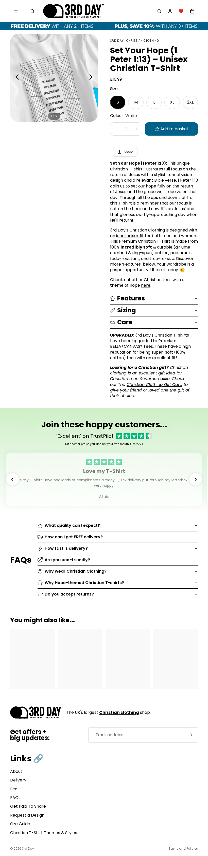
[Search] (32, 11)
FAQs (15, 798)
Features (131, 298)
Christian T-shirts (171, 335)
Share (128, 152)
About (16, 771)
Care (124, 322)
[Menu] (16, 11)
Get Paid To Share (28, 806)
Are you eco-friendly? (67, 560)
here (145, 285)
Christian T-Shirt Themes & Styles (43, 833)
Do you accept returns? (69, 594)
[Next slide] (92, 77)
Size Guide (20, 824)
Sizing (126, 310)
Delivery (18, 780)
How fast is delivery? (66, 548)
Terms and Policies (183, 848)
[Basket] (192, 11)
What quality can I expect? (72, 525)
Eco (14, 789)
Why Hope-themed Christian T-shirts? (84, 583)
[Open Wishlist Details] (181, 11)
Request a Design (27, 815)
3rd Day (28, 848)
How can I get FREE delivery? (74, 537)
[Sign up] (190, 735)
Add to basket (174, 129)
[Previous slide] (16, 77)
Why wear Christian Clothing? (76, 571)
